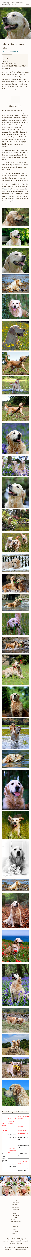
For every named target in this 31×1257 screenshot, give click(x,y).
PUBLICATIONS (15, 1219)
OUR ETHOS (15, 1205)
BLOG (15, 1217)
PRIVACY (15, 1229)
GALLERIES (15, 1215)
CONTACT (15, 1233)
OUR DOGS (15, 1207)
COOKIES (15, 1231)
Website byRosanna (19, 1249)
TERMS (15, 1227)
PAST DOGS (15, 1209)
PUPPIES (15, 1213)
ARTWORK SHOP (15, 1222)
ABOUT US (15, 1203)
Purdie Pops (7, 189)
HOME (15, 1200)
